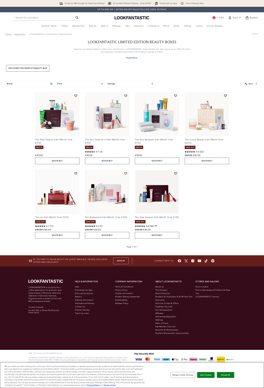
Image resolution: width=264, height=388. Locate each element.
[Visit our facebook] (179, 261)
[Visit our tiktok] (206, 261)
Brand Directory (162, 293)
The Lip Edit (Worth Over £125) (52, 217)
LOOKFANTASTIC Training (207, 297)
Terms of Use (110, 385)
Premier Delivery (82, 310)
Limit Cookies (206, 375)
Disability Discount (164, 306)
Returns (78, 297)
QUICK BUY (57, 161)
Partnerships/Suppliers (165, 316)
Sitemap (159, 320)
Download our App (84, 290)
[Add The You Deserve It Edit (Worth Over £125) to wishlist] (125, 95)
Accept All (225, 375)
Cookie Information (124, 293)
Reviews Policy (121, 303)
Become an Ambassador (166, 330)
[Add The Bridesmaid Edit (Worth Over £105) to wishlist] (125, 173)
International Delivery (84, 303)
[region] (132, 375)
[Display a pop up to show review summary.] (156, 226)
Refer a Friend (161, 323)
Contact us (80, 306)
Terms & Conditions (124, 287)
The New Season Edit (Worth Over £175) (157, 217)
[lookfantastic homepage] (132, 17)
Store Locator (202, 287)
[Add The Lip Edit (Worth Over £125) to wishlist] (75, 173)
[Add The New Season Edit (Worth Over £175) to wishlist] (175, 173)
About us (159, 287)
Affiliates (159, 313)
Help (77, 287)
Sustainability (121, 300)
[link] (235, 17)
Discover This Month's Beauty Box (27, 68)
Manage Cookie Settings (182, 375)
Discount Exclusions (84, 293)
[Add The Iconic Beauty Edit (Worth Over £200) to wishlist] (225, 95)
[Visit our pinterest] (212, 261)
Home (8, 34)
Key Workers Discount (165, 326)
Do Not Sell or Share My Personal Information (43, 311)
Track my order (82, 313)
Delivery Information (84, 300)
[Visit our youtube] (199, 261)
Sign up (121, 261)
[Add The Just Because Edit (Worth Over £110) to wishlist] (175, 95)
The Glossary (161, 290)
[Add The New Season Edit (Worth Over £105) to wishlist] (75, 95)
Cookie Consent (35, 307)
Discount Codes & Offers (167, 303)
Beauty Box (20, 34)
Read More (131, 58)
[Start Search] (77, 18)
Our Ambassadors (163, 310)
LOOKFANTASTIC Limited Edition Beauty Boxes (132, 42)
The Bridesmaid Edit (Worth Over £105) (106, 217)
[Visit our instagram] (192, 261)
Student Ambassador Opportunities (172, 333)
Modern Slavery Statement (127, 297)
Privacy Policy (121, 290)
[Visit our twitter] (186, 261)
